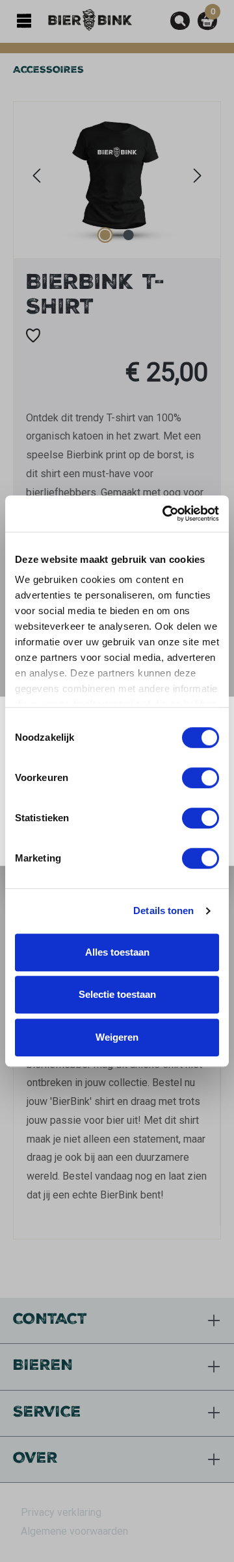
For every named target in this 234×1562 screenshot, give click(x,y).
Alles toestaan (117, 952)
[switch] (200, 777)
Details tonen (163, 910)
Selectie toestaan (117, 994)
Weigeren (117, 1037)
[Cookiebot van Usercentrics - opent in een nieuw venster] (165, 513)
